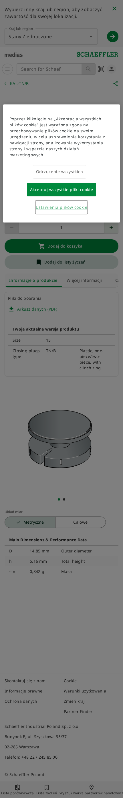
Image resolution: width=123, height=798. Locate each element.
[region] (61, 163)
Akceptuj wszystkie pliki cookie (61, 189)
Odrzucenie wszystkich (59, 171)
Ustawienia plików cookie (61, 207)
